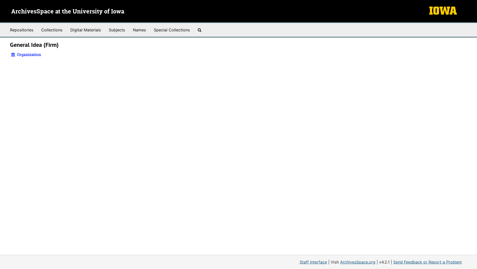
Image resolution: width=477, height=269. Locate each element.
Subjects (117, 29)
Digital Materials (85, 29)
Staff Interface (313, 262)
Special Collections (172, 29)
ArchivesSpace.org (357, 262)
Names (139, 29)
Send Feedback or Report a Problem (427, 262)
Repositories (21, 29)
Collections (51, 29)
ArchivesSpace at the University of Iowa (67, 11)
